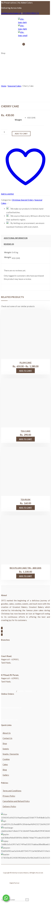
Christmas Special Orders (23, 200)
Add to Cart (25, 370)
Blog (5, 770)
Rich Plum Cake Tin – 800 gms (25, 568)
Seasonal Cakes (14, 86)
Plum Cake (26, 362)
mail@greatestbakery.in (11, 13)
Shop (5, 743)
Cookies (6, 759)
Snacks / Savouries (11, 754)
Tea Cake (25, 431)
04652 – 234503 (8, 691)
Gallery (6, 775)
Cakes (5, 764)
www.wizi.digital (25, 883)
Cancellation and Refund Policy (16, 801)
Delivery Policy (9, 806)
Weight (18, 120)
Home (3, 86)
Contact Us (7, 738)
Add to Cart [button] (25, 439)
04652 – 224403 (24, 691)
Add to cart (21, 133)
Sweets (6, 749)
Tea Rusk (25, 499)
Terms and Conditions (12, 790)
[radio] (35, 117)
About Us (7, 733)
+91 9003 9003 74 (30, 13)
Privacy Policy (9, 796)
